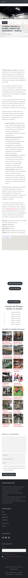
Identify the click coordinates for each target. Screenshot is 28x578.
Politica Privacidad (10, 574)
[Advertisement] (14, 54)
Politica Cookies (18, 574)
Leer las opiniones (15, 288)
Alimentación (5, 520)
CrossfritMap (8, 34)
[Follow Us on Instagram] (9, 537)
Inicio (7, 572)
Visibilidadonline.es (14, 569)
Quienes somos (5, 523)
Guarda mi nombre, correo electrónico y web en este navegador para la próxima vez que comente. (14, 468)
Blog (3, 511)
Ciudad (5, 22)
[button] (26, 2)
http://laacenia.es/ (11, 209)
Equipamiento (5, 517)
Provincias (4, 514)
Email (3, 547)
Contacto (4, 526)
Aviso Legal (19, 572)
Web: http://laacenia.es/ (15, 283)
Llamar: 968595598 (14, 301)
